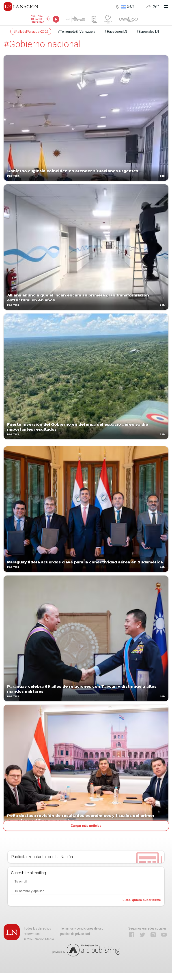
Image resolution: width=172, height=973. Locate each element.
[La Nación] (21, 6)
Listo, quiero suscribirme (142, 900)
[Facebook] (131, 934)
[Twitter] (142, 934)
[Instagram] (153, 934)
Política (13, 176)
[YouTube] (164, 934)
